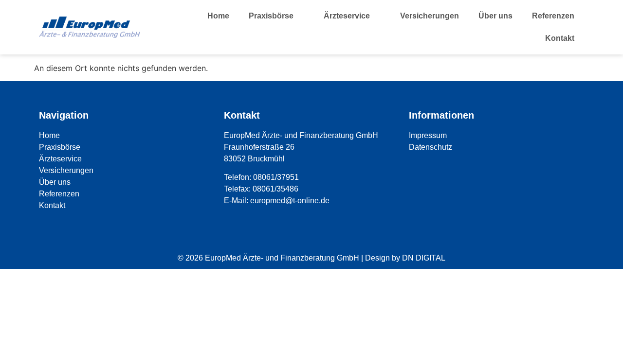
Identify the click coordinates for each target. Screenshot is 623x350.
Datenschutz (430, 147)
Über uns (495, 16)
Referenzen (553, 16)
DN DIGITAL (423, 258)
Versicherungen (429, 16)
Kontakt (559, 38)
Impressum (428, 135)
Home (218, 16)
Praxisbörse (271, 16)
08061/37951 (276, 177)
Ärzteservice (347, 16)
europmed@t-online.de (290, 200)
